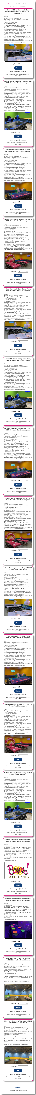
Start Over (18, 1087)
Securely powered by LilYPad (18, 1090)
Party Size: (14, 64)
